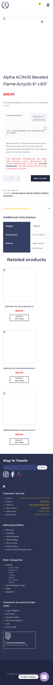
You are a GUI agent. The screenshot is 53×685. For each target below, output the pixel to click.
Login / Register (13, 610)
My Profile (10, 614)
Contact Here (44, 508)
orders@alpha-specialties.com (39, 505)
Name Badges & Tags (15, 585)
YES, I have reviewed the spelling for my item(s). (25, 132)
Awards (29, 193)
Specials (11, 582)
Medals (11, 572)
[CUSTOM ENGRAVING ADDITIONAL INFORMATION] (19, 636)
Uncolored (8, 196)
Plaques (11, 577)
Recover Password (14, 620)
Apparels (10, 592)
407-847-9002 (44, 501)
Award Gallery (12, 540)
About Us (10, 530)
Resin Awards (13, 580)
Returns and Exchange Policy (18, 549)
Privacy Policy (12, 546)
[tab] (26, 209)
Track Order (11, 627)
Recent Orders (12, 617)
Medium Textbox (41, 193)
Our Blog (10, 533)
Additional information (16, 208)
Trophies (12, 575)
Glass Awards (13, 570)
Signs (8, 588)
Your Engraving (14, 115)
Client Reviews (12, 536)
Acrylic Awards (18, 193)
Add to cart (40, 178)
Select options (19, 317)
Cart (8, 624)
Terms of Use (11, 543)
